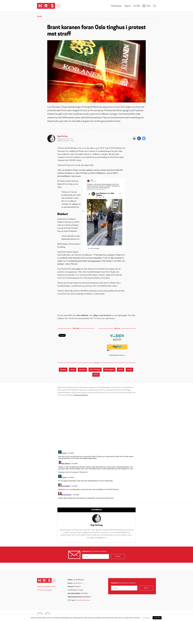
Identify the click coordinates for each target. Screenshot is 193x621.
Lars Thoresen (95, 369)
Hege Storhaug (62, 136)
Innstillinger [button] (146, 618)
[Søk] (154, 5)
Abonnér (117, 556)
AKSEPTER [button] (157, 618)
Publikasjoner (116, 6)
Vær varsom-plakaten (82, 600)
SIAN (121, 369)
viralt (96, 374)
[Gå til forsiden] (46, 580)
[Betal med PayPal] (117, 347)
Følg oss (127, 6)
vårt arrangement (94, 260)
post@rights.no (78, 583)
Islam (39, 16)
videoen (75, 204)
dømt (73, 369)
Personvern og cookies (44, 590)
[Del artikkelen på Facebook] (139, 138)
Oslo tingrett (110, 369)
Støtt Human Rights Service (46, 586)
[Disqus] (96, 423)
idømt (78, 268)
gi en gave (123, 315)
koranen (83, 369)
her (97, 318)
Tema (148, 6)
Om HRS (136, 6)
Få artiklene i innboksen (94, 551)
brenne (63, 369)
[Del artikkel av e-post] (134, 138)
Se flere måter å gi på (116, 355)
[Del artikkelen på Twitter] (144, 138)
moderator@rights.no (80, 395)
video (130, 369)
